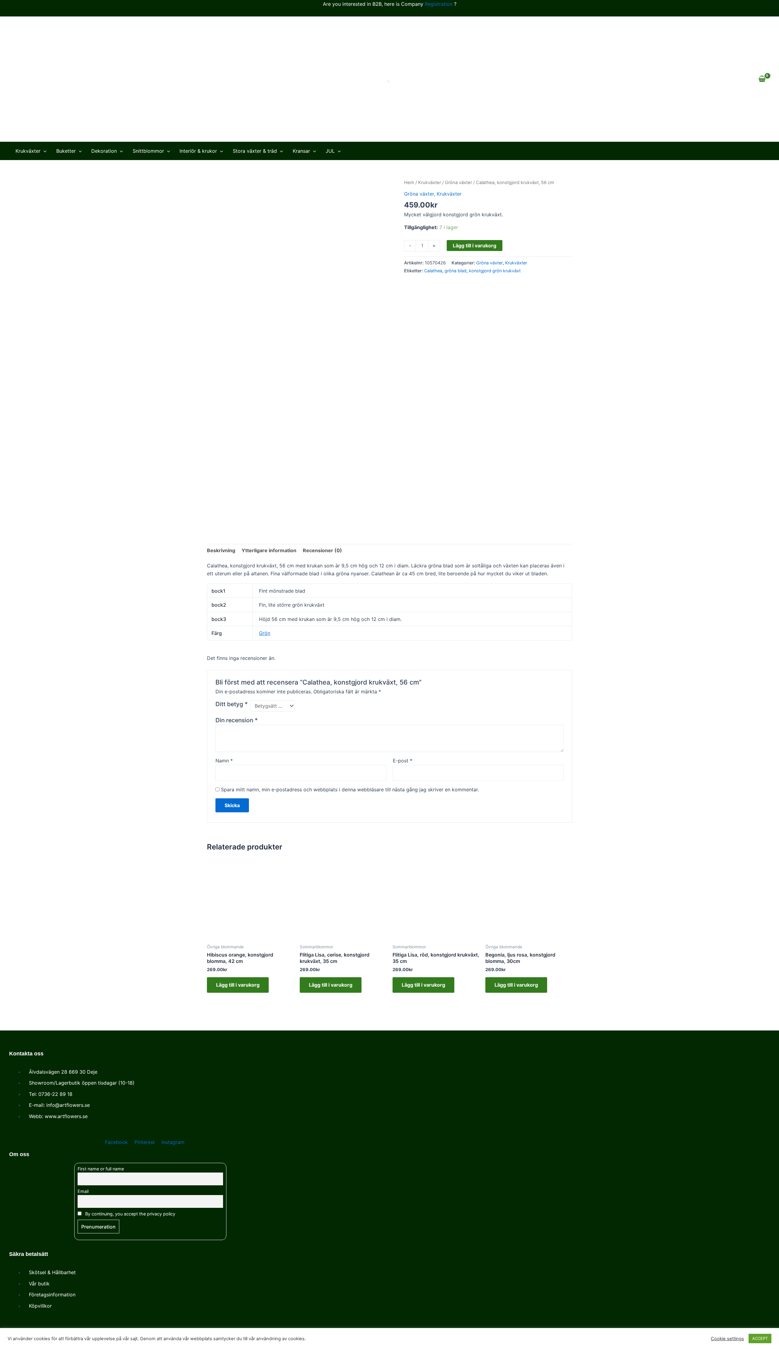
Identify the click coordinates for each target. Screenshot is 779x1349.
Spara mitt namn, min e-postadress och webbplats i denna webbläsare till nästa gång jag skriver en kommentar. (350, 789)
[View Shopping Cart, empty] (762, 79)
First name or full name (101, 1168)
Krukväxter (28, 151)
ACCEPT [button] (760, 1338)
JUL (330, 151)
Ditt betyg (231, 704)
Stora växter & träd (255, 151)
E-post (402, 761)
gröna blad (455, 270)
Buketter (66, 151)
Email (83, 1191)
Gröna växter (458, 182)
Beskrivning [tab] (221, 550)
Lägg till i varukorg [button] (238, 985)
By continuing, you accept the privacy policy (129, 1213)
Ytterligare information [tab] (269, 550)
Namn (224, 761)
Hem (409, 182)
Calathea (433, 270)
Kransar (301, 151)
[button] (43, 151)
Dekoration (104, 151)
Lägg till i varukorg (474, 245)
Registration (438, 4)
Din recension (236, 720)
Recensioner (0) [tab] (322, 550)
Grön (264, 633)
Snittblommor (148, 151)
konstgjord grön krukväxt (495, 270)
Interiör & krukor (198, 151)
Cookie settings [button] (727, 1338)
